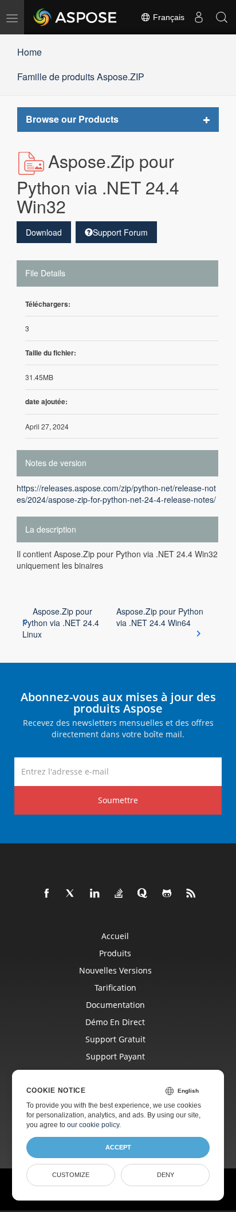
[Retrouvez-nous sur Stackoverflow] (119, 893)
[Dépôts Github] (167, 893)
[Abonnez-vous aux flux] (191, 893)
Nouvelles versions (115, 970)
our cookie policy (93, 1125)
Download (44, 232)
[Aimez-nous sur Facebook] (47, 893)
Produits (115, 953)
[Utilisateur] (198, 17)
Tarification (115, 987)
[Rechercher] (221, 17)
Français (167, 17)
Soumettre (118, 800)
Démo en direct (115, 1021)
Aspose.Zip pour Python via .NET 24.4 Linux (60, 622)
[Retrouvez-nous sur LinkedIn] (95, 893)
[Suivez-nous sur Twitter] (71, 893)
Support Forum (120, 232)
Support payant (115, 1056)
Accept (118, 1147)
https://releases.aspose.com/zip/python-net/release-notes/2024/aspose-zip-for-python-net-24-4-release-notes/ (116, 493)
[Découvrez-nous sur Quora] (143, 893)
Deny (165, 1174)
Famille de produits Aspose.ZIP (80, 76)
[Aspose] (76, 17)
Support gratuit (115, 1039)
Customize (70, 1174)
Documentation (115, 1004)
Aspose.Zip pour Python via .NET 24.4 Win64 (159, 616)
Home (29, 51)
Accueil (115, 935)
